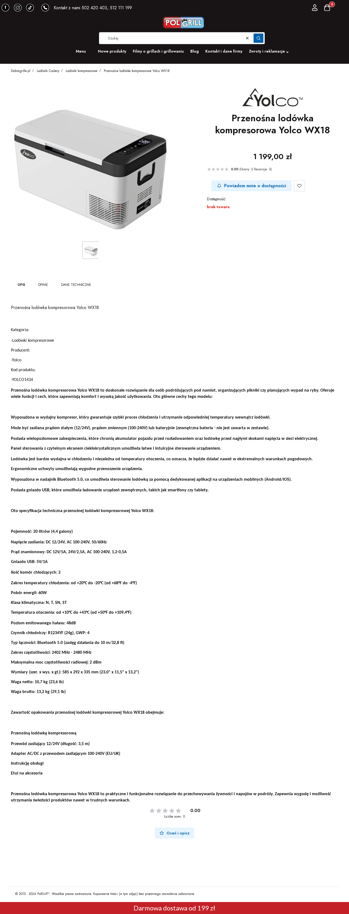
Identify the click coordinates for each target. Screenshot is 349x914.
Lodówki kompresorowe (81, 70)
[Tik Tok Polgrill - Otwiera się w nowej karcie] (30, 7)
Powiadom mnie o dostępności (255, 186)
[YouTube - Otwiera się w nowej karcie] (17, 7)
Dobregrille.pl (20, 70)
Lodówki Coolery (48, 70)
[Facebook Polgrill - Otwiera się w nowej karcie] (5, 7)
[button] (258, 38)
